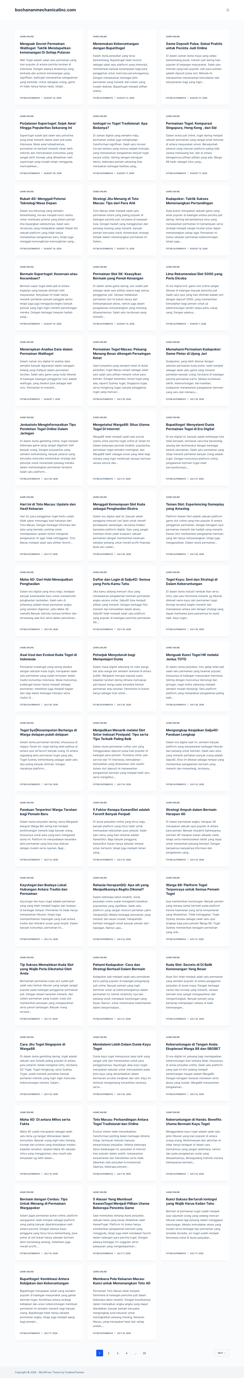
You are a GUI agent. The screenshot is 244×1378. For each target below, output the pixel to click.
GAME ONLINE (27, 36)
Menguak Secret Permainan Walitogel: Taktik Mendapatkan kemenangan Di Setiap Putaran (45, 48)
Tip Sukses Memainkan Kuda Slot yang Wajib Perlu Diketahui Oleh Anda (47, 969)
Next (220, 1353)
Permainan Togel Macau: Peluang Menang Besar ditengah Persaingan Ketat (122, 353)
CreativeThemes (74, 1372)
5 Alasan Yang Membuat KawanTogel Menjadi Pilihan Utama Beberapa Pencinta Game (121, 1203)
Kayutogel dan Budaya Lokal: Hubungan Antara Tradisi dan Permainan (43, 889)
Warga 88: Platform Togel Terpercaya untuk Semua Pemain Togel (192, 889)
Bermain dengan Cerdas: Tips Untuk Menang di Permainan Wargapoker (44, 1203)
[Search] (228, 10)
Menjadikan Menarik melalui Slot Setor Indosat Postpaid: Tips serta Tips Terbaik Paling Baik (120, 734)
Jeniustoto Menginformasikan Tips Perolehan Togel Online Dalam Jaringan (48, 429)
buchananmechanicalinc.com (45, 9)
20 (144, 1353)
